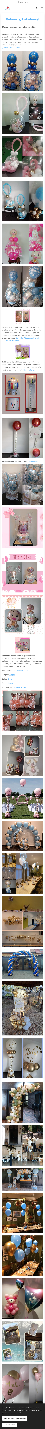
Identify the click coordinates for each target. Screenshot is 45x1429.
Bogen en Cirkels (20, 687)
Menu (42, 8)
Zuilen (10, 679)
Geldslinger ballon (28, 370)
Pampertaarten (34, 461)
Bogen (10, 683)
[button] (37, 8)
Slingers (12, 675)
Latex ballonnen (22, 671)
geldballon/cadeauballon (11, 48)
